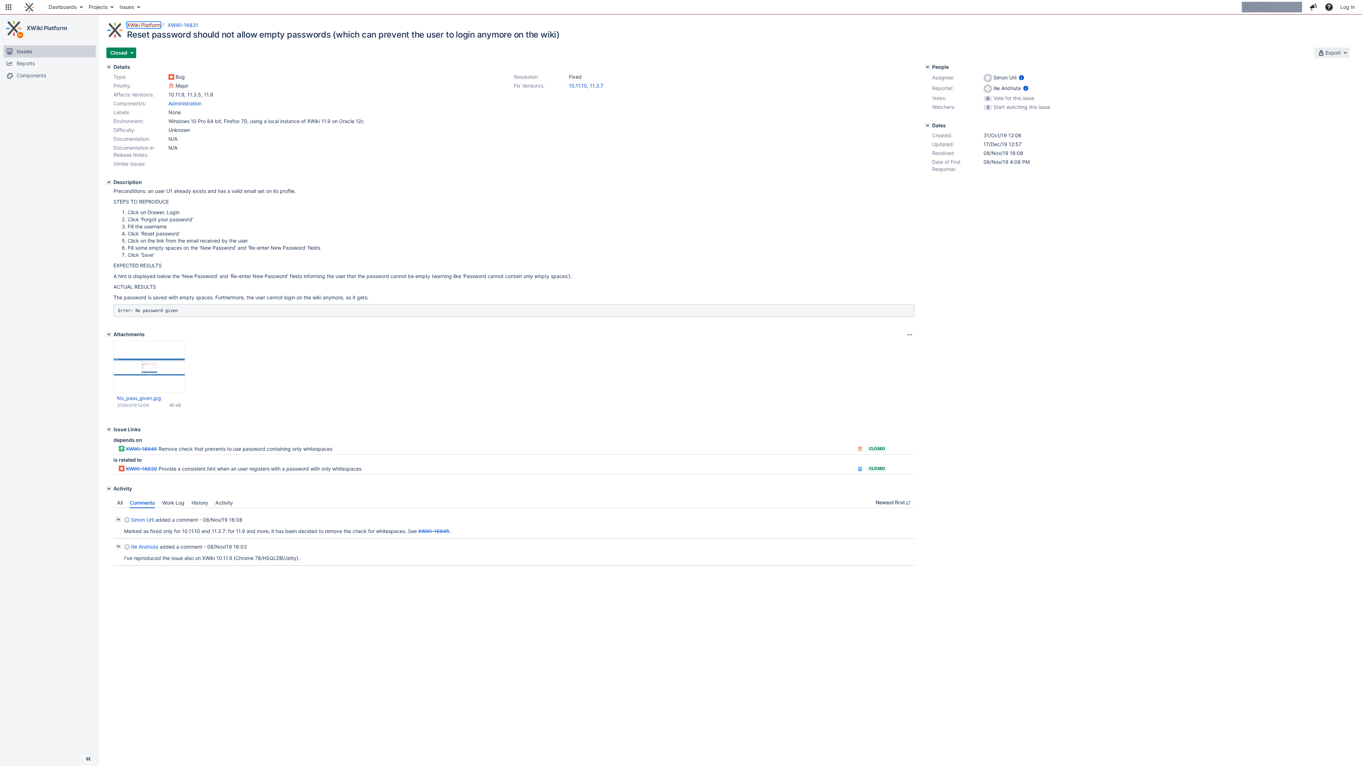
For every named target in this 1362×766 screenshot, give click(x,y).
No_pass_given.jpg (139, 398)
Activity (224, 503)
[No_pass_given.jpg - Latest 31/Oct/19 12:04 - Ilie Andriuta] (149, 367)
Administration (184, 103)
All (120, 503)
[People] (927, 67)
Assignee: (943, 77)
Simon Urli (142, 520)
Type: (120, 77)
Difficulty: (124, 130)
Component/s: (130, 103)
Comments (142, 503)
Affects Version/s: (134, 94)
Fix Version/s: (529, 86)
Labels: (122, 112)
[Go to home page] (29, 7)
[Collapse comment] (118, 519)
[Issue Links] (108, 429)
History (200, 503)
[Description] (108, 182)
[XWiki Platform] (13, 28)
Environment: (129, 121)
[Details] (108, 67)
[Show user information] (1021, 77)
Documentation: (132, 139)
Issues (127, 7)
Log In (1347, 7)
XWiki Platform (47, 28)
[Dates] (927, 125)
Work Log (173, 503)
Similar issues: (130, 164)
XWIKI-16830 (141, 469)
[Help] (1329, 7)
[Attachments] (108, 334)
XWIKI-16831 (183, 25)
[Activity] (108, 488)
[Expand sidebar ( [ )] (88, 759)
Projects (98, 7)
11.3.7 (596, 86)
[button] (8, 7)
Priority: (122, 86)
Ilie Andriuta (144, 547)
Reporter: (943, 88)
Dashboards (63, 7)
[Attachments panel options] (909, 335)
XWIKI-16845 (141, 449)
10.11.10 (578, 86)
